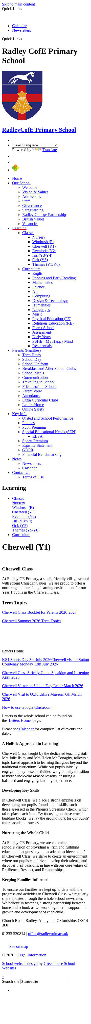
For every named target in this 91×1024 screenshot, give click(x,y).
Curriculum (31, 269)
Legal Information (31, 955)
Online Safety (33, 409)
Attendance (31, 395)
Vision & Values (35, 192)
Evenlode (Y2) (44, 251)
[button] (24, 38)
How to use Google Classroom (27, 707)
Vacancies (30, 223)
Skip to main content (18, 4)
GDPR (27, 450)
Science (38, 287)
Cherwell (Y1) (44, 246)
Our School (21, 183)
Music (37, 314)
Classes (28, 233)
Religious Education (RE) (53, 323)
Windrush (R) (43, 242)
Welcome (29, 187)
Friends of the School (39, 386)
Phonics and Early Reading (54, 278)
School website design (20, 963)
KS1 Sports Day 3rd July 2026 (26, 659)
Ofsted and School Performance (47, 418)
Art (35, 291)
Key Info (19, 414)
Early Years (41, 337)
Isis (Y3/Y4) (42, 255)
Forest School (43, 328)
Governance (32, 205)
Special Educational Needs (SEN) (49, 432)
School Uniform (35, 364)
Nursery (38, 237)
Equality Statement (37, 445)
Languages (41, 309)
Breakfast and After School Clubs (49, 368)
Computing (41, 296)
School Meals (33, 373)
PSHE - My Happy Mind (52, 341)
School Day (31, 359)
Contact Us (21, 472)
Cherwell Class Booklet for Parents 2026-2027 (39, 612)
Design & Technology (50, 300)
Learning (19, 228)
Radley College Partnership (44, 214)
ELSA (37, 436)
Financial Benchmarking (41, 454)
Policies (28, 423)
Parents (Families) (26, 350)
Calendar (19, 26)
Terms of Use (33, 477)
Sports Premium (35, 441)
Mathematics (42, 282)
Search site (10, 981)
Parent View (32, 391)
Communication (35, 377)
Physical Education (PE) (51, 319)
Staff (26, 201)
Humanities (41, 305)
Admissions (31, 196)
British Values (33, 219)
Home (17, 178)
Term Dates (31, 355)
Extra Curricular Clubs (40, 400)
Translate (49, 150)
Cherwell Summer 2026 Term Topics (31, 621)
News (16, 459)
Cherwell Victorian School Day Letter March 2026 (42, 686)
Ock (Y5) (40, 260)
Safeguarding (32, 210)
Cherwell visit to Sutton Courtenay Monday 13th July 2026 (45, 661)
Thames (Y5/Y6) (46, 264)
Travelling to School (38, 382)
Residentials (42, 346)
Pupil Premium (34, 427)
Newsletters (21, 30)
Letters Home (33, 405)
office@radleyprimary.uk (48, 933)
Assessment (41, 332)
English (38, 273)
